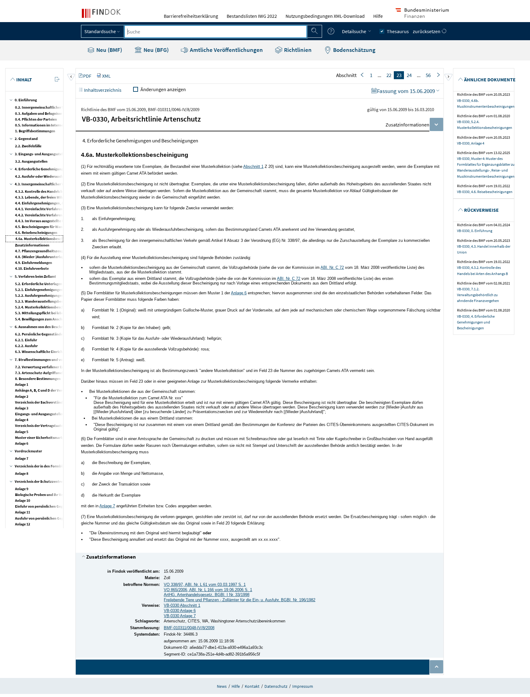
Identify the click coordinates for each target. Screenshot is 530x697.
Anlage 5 (21, 431)
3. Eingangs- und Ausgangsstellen (41, 154)
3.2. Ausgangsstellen (31, 161)
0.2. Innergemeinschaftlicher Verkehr (45, 107)
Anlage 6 (21, 443)
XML (106, 76)
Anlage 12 (22, 524)
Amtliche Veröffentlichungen (226, 49)
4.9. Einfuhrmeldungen (33, 262)
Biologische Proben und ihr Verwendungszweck (53, 494)
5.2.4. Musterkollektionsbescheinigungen (48, 307)
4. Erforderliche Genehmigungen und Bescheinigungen (58, 169)
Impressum (302, 686)
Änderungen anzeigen (163, 89)
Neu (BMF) (108, 49)
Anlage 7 (21, 458)
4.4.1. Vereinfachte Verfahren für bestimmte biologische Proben (66, 209)
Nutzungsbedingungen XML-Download (325, 16)
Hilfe (378, 16)
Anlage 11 (22, 512)
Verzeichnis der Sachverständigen (42, 402)
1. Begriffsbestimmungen (35, 131)
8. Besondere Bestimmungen (38, 378)
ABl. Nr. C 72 (332, 267)
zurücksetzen (427, 31)
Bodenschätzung (353, 49)
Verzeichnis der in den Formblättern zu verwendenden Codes (64, 466)
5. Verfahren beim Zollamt (35, 276)
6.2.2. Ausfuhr (26, 345)
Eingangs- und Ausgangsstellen (39, 414)
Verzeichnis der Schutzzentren (40, 481)
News (222, 686)
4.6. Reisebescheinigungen (36, 232)
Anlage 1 (21, 384)
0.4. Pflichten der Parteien (36, 119)
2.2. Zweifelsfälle (28, 146)
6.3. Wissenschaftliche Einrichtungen (44, 351)
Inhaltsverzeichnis (102, 90)
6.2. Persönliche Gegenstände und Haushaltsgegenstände (61, 334)
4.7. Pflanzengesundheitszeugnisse (43, 251)
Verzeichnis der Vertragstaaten (40, 425)
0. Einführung (26, 100)
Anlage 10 (22, 500)
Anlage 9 (21, 488)
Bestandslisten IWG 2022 (252, 16)
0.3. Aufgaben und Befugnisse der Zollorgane (50, 113)
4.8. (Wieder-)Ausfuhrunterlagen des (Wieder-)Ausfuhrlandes (64, 256)
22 (388, 75)
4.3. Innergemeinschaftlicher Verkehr (45, 184)
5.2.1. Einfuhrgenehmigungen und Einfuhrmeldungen (58, 289)
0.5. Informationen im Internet (40, 125)
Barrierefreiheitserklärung (191, 16)
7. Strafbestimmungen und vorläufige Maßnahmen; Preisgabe (64, 359)
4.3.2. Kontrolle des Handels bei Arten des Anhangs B (56, 191)
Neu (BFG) (155, 49)
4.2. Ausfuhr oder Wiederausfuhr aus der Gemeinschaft (58, 176)
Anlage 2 (21, 396)
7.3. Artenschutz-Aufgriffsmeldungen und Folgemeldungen (62, 372)
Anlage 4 (21, 419)
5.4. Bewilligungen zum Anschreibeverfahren (50, 319)
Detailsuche (354, 31)
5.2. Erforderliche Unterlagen (38, 283)
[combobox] (216, 31)
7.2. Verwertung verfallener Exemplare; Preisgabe (54, 367)
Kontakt (252, 686)
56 (428, 75)
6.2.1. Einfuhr (26, 340)
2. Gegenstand (26, 138)
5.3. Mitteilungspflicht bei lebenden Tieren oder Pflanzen (60, 313)
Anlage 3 (21, 408)
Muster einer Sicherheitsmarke (40, 437)
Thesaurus (398, 31)
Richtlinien (297, 49)
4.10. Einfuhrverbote (32, 268)
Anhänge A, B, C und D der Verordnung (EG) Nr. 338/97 (58, 390)
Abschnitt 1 (253, 166)
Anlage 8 (21, 473)
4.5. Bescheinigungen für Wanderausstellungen (52, 226)
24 (409, 75)
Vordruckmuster (28, 451)
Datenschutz (275, 686)
